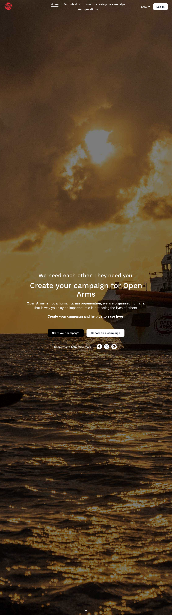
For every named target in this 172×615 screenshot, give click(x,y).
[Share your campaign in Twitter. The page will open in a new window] (106, 348)
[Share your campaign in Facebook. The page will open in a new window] (99, 348)
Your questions (88, 9)
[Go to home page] (8, 9)
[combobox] (145, 6)
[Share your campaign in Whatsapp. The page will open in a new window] (114, 348)
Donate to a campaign (105, 333)
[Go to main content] (86, 608)
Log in (160, 6)
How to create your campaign (105, 4)
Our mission (72, 4)
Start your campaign (65, 333)
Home (54, 4)
